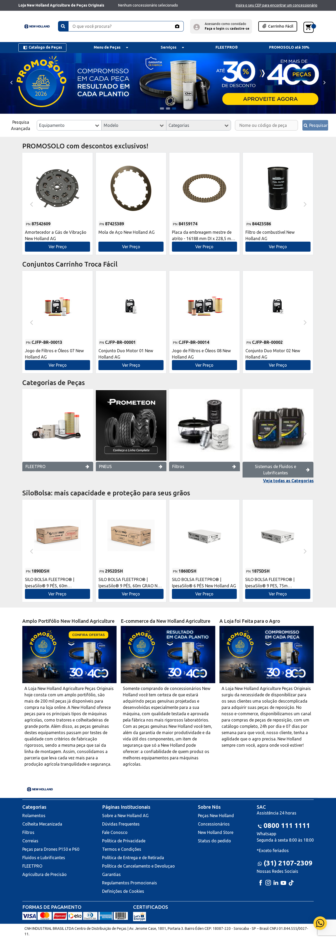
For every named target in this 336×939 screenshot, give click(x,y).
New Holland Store (215, 832)
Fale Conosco (115, 832)
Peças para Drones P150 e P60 (50, 849)
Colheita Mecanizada (42, 824)
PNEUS (105, 466)
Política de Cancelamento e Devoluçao (138, 866)
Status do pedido (214, 840)
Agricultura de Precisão (44, 874)
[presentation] (11, 82)
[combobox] (69, 125)
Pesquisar (318, 125)
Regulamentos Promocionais (129, 882)
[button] (221, 26)
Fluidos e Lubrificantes (43, 857)
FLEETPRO (35, 466)
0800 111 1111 (287, 825)
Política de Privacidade (123, 840)
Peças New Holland (216, 815)
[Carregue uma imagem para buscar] (176, 26)
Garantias (111, 874)
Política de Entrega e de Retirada (133, 857)
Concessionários (214, 824)
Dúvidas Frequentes (121, 824)
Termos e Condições (121, 849)
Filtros (178, 466)
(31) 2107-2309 (288, 863)
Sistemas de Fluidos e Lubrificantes (275, 469)
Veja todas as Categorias (288, 480)
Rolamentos (33, 815)
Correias (30, 840)
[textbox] (69, 125)
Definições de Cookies (123, 891)
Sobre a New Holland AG (125, 815)
